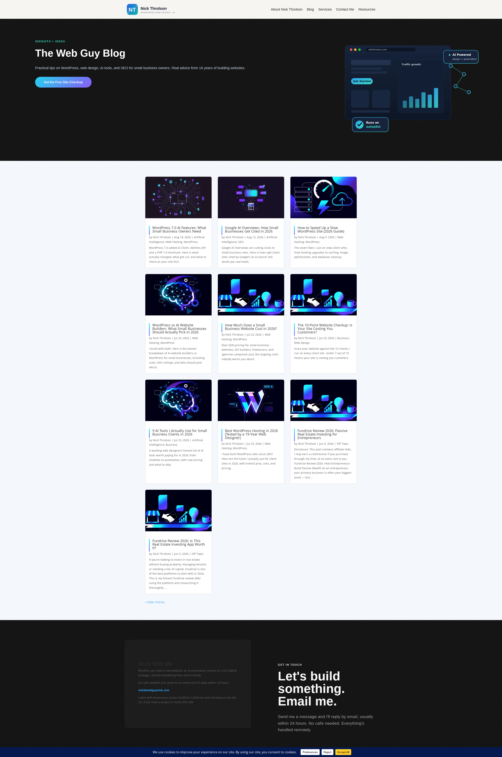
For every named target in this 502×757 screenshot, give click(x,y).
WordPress (191, 242)
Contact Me (345, 9)
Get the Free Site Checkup (63, 82)
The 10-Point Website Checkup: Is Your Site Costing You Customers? (324, 328)
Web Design (302, 343)
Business (343, 338)
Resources (366, 9)
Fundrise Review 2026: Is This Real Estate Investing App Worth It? (178, 544)
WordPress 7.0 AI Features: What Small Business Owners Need (179, 229)
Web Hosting (174, 242)
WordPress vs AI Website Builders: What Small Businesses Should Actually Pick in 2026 (179, 328)
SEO (241, 242)
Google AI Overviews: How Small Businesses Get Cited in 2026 (251, 229)
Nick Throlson (162, 237)
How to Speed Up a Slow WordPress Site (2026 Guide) (320, 229)
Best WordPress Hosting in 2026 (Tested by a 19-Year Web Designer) (251, 434)
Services (325, 9)
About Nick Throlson (287, 9)
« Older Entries (155, 602)
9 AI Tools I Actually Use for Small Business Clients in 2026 (179, 432)
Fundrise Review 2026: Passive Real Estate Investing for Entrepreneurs (322, 434)
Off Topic (343, 444)
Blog (310, 9)
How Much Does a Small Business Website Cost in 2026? (251, 327)
